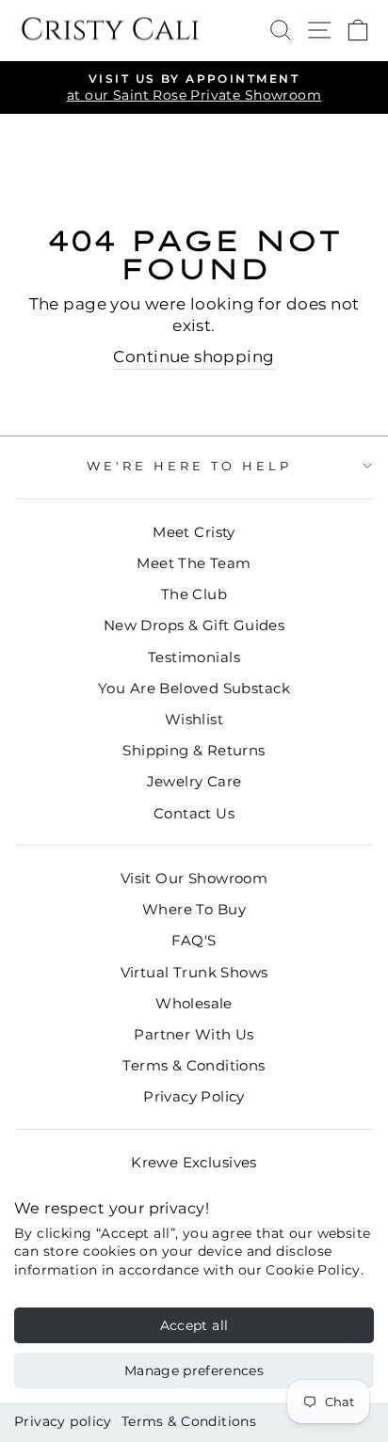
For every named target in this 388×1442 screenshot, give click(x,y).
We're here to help (189, 465)
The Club (194, 594)
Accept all (194, 1325)
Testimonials (194, 657)
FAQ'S (193, 940)
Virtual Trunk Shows (194, 972)
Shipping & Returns (193, 750)
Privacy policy (63, 1421)
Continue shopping (193, 356)
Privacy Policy (194, 1096)
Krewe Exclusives (194, 1162)
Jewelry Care (194, 781)
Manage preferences (194, 1370)
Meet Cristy (194, 532)
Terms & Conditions (188, 1421)
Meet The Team (194, 563)
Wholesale (194, 1003)
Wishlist (194, 719)
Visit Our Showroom (194, 878)
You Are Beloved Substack (194, 688)
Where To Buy (194, 909)
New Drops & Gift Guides (194, 625)
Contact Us (194, 813)
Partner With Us (193, 1034)
